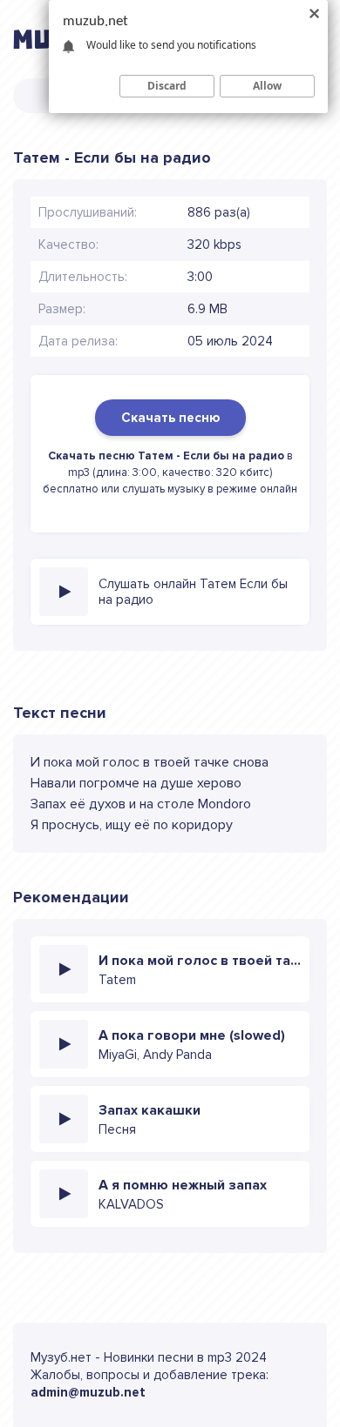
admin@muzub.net (88, 1392)
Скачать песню (170, 417)
